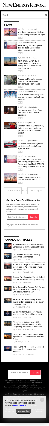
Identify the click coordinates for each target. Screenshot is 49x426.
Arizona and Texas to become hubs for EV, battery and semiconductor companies (30, 81)
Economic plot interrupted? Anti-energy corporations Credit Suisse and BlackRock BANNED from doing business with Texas (31, 163)
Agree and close (24, 411)
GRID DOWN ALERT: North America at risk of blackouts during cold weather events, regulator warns (30, 64)
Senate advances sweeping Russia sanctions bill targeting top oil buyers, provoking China (29, 301)
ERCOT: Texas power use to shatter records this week (29, 178)
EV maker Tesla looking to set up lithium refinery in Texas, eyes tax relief (30, 146)
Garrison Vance (27, 342)
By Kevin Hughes (33, 141)
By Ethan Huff (31, 42)
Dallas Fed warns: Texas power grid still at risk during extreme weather (31, 97)
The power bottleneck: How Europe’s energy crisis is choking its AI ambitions (28, 349)
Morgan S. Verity (28, 272)
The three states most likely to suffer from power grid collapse (31, 33)
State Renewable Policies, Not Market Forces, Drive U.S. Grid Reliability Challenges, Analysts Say (28, 289)
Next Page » (36, 190)
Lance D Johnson (28, 354)
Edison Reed (27, 250)
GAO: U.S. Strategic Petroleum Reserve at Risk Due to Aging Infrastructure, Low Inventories (29, 267)
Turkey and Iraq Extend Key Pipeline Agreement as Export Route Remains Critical (28, 336)
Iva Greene (26, 260)
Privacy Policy (19, 406)
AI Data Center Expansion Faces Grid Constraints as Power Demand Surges (28, 245)
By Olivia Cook (32, 29)
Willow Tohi (26, 307)
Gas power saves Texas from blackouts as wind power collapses (30, 112)
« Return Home (12, 190)
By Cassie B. (31, 123)
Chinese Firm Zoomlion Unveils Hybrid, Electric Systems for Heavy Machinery (29, 278)
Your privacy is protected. (14, 224)
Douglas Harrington (29, 329)
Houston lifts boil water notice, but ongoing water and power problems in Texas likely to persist (31, 129)
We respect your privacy (34, 387)
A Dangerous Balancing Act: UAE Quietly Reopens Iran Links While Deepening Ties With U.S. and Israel (27, 324)
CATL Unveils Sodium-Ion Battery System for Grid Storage (26, 255)
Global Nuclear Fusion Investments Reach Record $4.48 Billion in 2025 (27, 313)
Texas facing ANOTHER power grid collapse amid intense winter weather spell (30, 47)
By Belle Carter (32, 58)
